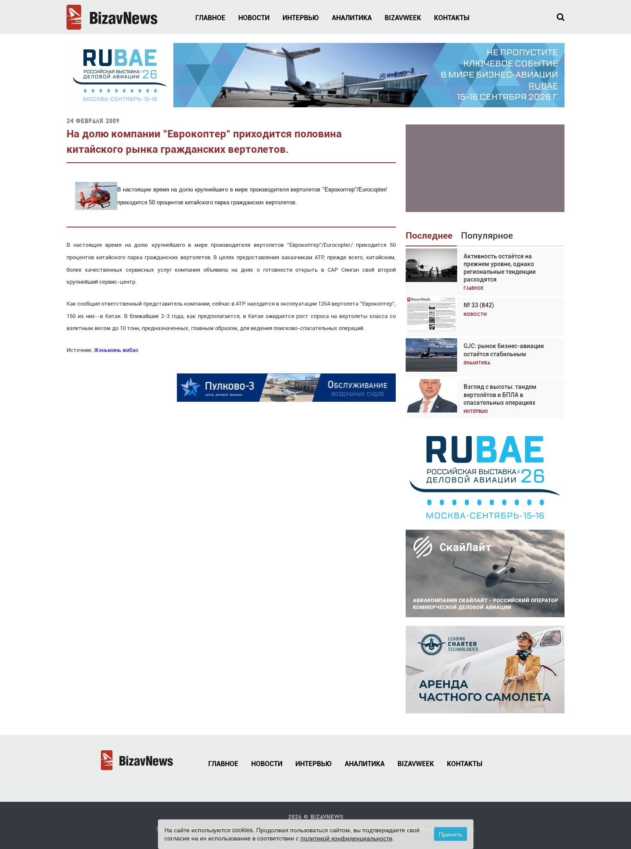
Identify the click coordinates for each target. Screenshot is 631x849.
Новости (254, 18)
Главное (210, 18)
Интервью (300, 18)
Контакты (452, 18)
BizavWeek (403, 18)
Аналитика (352, 18)
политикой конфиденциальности (346, 838)
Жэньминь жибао (116, 350)
